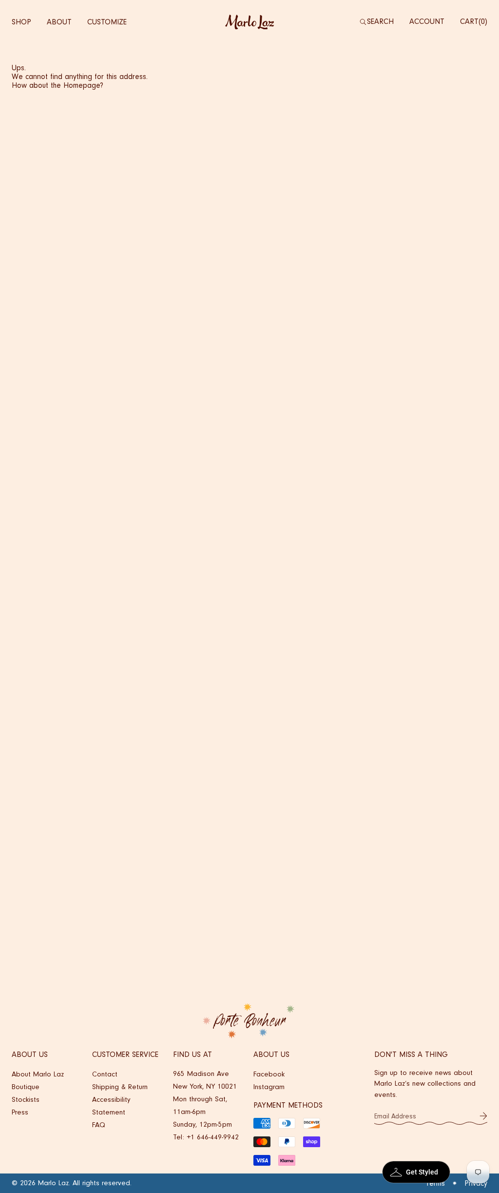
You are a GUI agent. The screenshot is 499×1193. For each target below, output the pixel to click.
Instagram (269, 1087)
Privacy (475, 1183)
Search (380, 21)
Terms (435, 1183)
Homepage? (83, 85)
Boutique (25, 1087)
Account (426, 21)
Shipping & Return (120, 1087)
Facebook (269, 1074)
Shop (21, 22)
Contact (104, 1074)
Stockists (25, 1099)
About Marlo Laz (38, 1074)
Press (20, 1112)
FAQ (98, 1125)
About (59, 22)
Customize (107, 22)
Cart (472, 21)
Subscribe (483, 1116)
